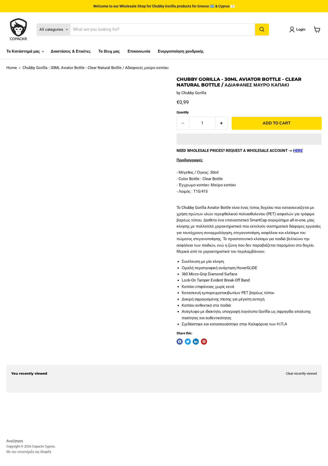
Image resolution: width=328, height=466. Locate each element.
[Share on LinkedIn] (196, 341)
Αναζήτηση (14, 441)
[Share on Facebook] (180, 341)
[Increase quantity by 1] (222, 123)
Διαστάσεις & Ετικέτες (71, 51)
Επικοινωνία (139, 51)
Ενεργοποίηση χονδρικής (181, 51)
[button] (249, 139)
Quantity (183, 112)
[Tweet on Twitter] (188, 341)
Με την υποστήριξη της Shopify (28, 452)
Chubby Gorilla (193, 93)
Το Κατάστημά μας (23, 51)
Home (11, 68)
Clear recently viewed (301, 373)
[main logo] (18, 29)
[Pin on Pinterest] (204, 341)
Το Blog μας (109, 51)
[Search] (262, 29)
